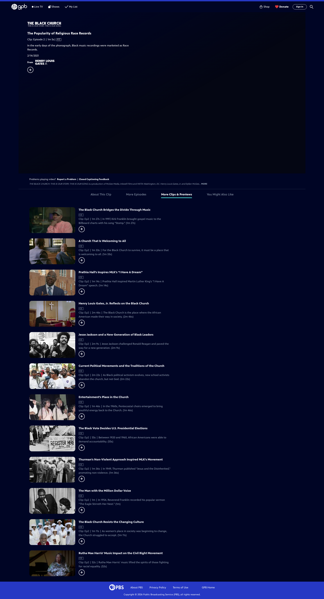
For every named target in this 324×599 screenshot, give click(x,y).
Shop (266, 6)
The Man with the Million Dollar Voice (105, 491)
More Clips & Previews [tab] (176, 194)
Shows (55, 6)
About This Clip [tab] (101, 194)
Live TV (38, 6)
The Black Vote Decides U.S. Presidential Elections (113, 428)
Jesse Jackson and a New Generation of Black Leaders (116, 334)
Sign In (299, 6)
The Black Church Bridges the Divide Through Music (114, 210)
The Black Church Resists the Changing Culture (111, 522)
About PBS (136, 587)
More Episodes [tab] (136, 194)
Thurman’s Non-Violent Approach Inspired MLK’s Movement (121, 459)
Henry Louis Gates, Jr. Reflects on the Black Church (114, 303)
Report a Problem (66, 179)
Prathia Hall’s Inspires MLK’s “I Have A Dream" (111, 272)
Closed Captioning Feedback (94, 179)
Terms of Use (180, 587)
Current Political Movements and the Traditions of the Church (121, 366)
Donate (284, 6)
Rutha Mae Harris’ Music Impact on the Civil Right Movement (121, 553)
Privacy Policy (158, 587)
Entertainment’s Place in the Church (104, 397)
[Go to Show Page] (166, 24)
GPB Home (208, 587)
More (204, 184)
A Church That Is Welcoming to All (102, 241)
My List (73, 6)
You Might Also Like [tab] (220, 194)
